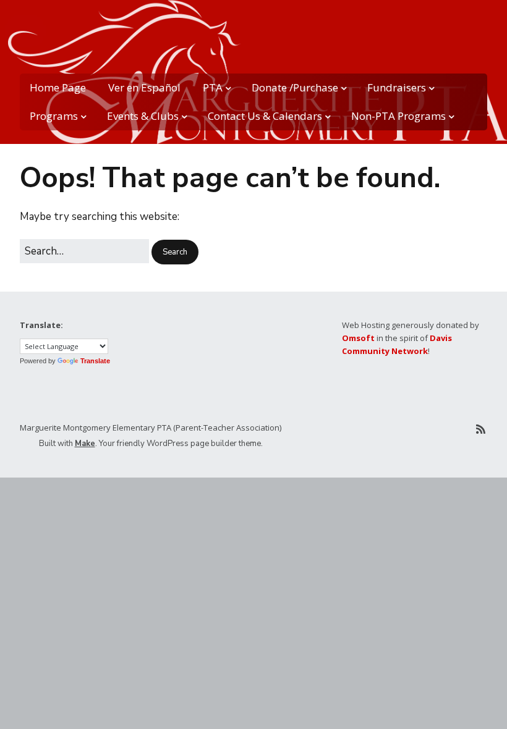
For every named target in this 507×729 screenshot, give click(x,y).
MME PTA (35, 31)
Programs (54, 116)
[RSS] (480, 429)
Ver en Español (144, 87)
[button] (174, 252)
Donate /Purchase (295, 87)
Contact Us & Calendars (265, 116)
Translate (95, 360)
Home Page (58, 87)
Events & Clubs (143, 116)
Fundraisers (396, 87)
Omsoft (358, 337)
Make (85, 443)
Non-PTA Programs (398, 116)
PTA (213, 87)
